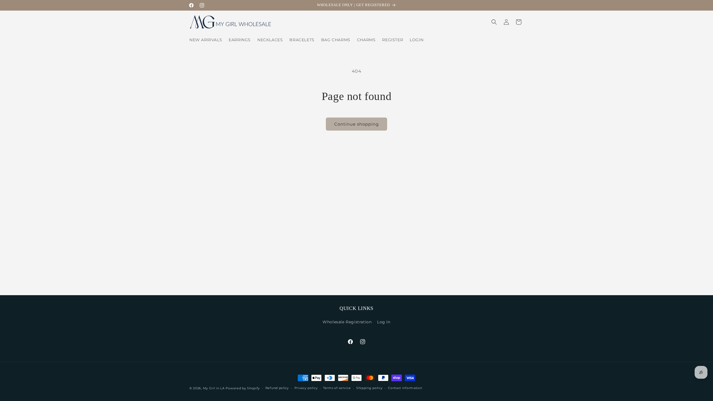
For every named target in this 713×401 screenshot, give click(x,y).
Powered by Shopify (243, 388)
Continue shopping (356, 124)
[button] (494, 22)
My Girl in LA (214, 388)
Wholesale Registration (347, 321)
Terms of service (337, 388)
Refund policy (277, 388)
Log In (383, 321)
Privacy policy (306, 388)
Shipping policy (369, 388)
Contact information (405, 388)
